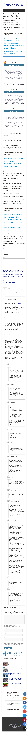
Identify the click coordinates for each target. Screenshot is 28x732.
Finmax (19, 303)
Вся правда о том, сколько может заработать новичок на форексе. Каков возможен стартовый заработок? (12, 165)
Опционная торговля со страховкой (13, 693)
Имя (5, 628)
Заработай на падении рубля (14, 709)
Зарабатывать (14, 65)
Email (5, 633)
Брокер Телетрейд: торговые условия (15, 663)
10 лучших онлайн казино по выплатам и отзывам (15, 684)
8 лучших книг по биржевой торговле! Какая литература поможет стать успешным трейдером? (14, 46)
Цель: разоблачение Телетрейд (16, 668)
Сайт (5, 637)
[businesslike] (14, 5)
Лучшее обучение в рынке (13, 701)
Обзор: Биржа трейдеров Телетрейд (14, 673)
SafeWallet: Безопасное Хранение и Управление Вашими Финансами (13, 270)
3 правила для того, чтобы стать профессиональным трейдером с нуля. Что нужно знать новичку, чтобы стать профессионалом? (12, 41)
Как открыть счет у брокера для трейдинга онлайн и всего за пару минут (13, 276)
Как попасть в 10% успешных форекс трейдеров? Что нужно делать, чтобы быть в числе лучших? (13, 216)
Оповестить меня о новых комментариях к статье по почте (12, 626)
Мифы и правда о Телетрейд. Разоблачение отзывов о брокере (15, 680)
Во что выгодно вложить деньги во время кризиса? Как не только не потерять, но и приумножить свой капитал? (13, 222)
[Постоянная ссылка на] (5, 666)
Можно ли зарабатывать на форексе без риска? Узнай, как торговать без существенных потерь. (13, 160)
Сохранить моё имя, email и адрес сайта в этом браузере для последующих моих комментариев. (14, 644)
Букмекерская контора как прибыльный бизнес (11, 281)
